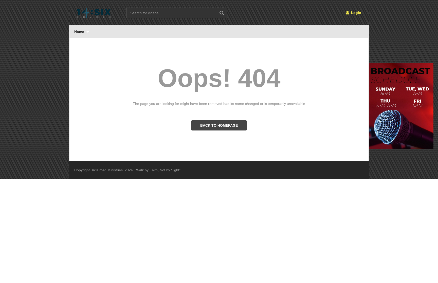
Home (79, 32)
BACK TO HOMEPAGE (219, 125)
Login (355, 13)
